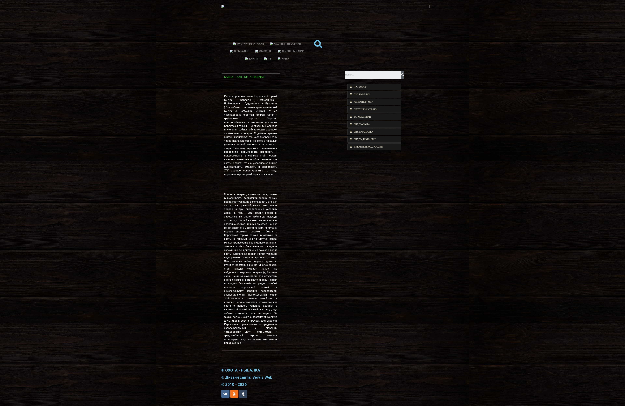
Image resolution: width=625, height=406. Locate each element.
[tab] (374, 87)
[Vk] (225, 394)
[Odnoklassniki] (234, 394)
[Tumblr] (243, 394)
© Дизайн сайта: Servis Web (246, 377)
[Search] (402, 75)
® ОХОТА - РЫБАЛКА (240, 370)
